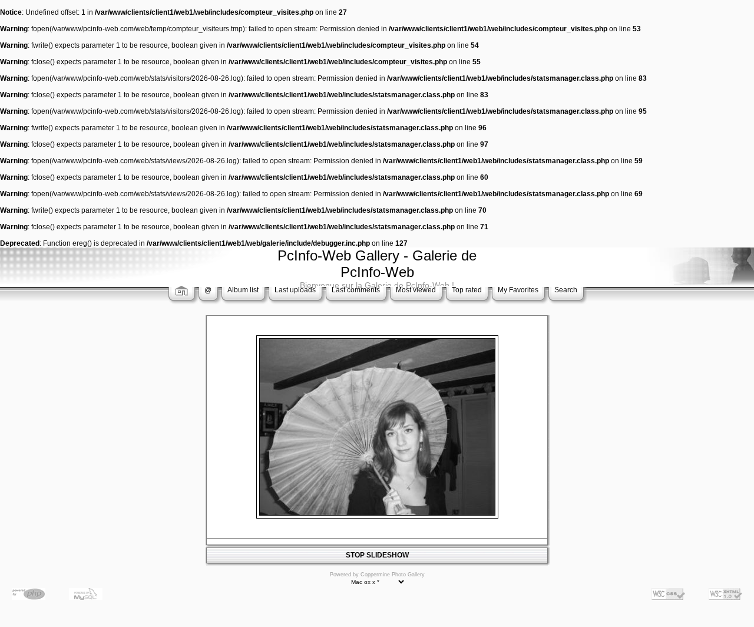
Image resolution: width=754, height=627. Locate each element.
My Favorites (518, 290)
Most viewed (416, 290)
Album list (243, 290)
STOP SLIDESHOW (377, 555)
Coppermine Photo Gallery (393, 575)
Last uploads (295, 290)
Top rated (467, 290)
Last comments (356, 290)
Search (565, 290)
